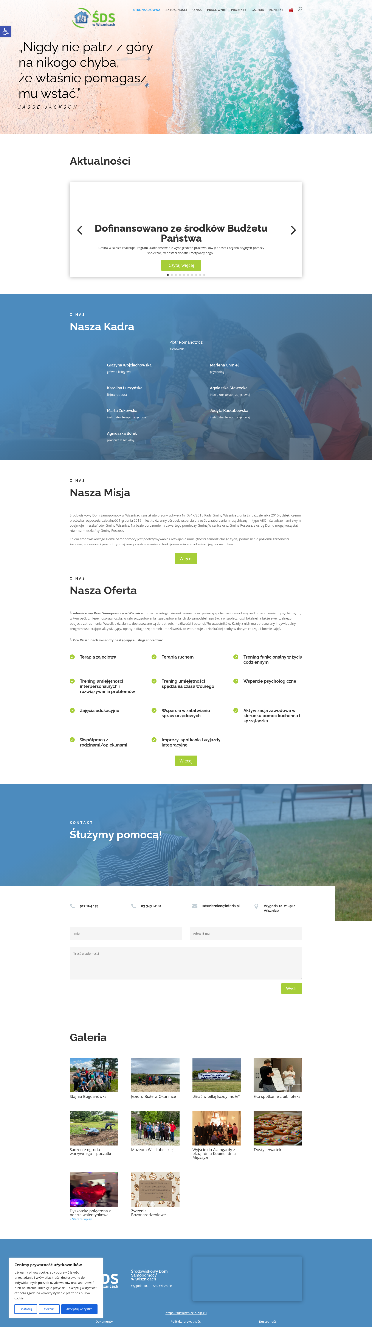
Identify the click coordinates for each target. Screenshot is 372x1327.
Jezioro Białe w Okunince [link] (153, 1096)
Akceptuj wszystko (79, 1309)
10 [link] (204, 275)
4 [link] (180, 275)
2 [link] (172, 275)
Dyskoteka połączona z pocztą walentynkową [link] (90, 1212)
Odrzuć (49, 1309)
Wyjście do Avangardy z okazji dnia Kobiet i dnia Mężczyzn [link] (214, 1153)
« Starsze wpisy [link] (81, 1219)
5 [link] (184, 275)
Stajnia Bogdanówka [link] (88, 1096)
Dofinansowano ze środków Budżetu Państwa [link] (181, 233)
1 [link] (168, 275)
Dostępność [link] (267, 1321)
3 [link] (176, 275)
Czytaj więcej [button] (181, 265)
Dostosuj (26, 1309)
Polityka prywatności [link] (186, 1321)
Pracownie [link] (216, 10)
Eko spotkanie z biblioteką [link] (277, 1096)
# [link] (291, 10)
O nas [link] (197, 10)
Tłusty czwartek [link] (267, 1149)
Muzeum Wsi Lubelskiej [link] (152, 1149)
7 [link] (192, 275)
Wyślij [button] (292, 988)
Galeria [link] (258, 10)
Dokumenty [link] (104, 1321)
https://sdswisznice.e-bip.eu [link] (186, 1313)
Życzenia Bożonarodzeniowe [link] (148, 1212)
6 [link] (188, 275)
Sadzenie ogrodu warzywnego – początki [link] (90, 1151)
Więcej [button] (186, 558)
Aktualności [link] (176, 10)
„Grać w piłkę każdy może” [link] (216, 1096)
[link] (5, 31)
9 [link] (200, 275)
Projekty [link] (238, 10)
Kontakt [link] (276, 10)
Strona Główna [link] (146, 10)
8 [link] (196, 275)
